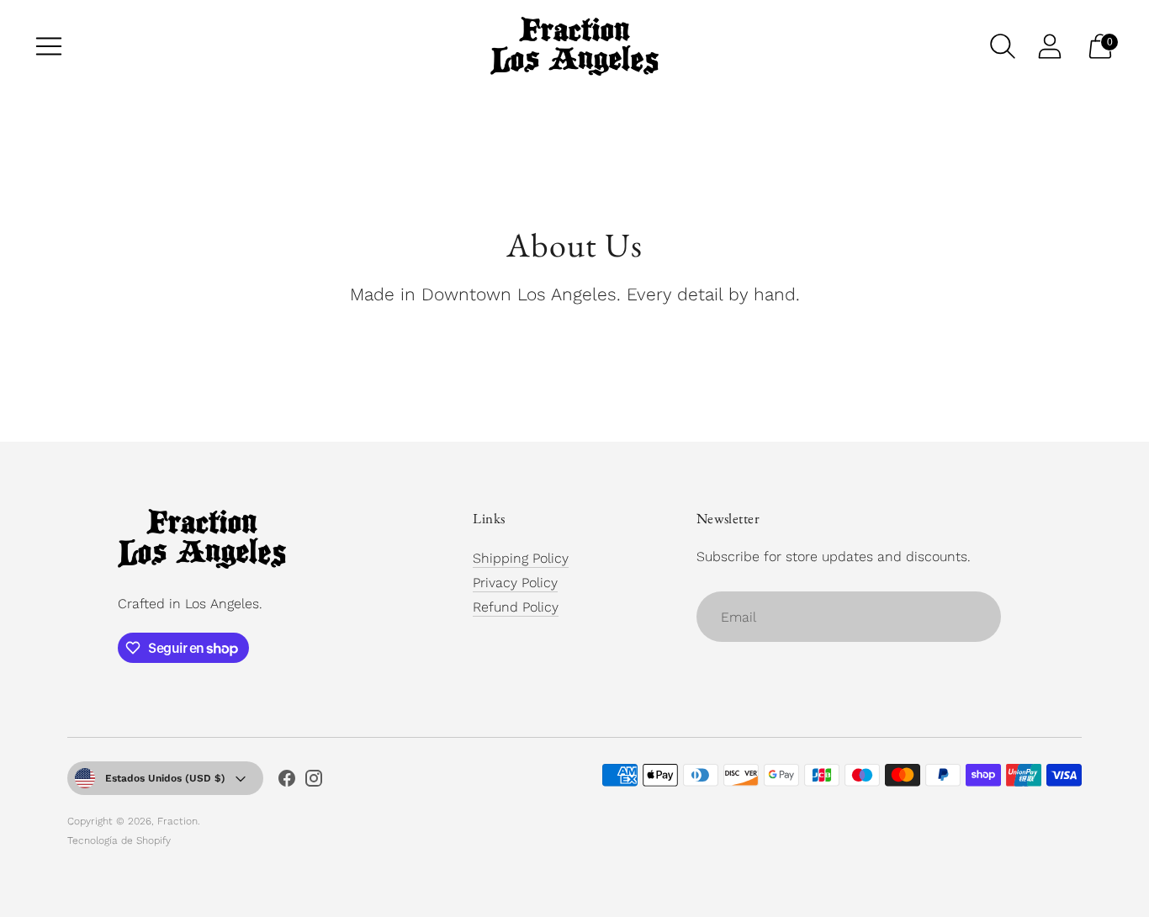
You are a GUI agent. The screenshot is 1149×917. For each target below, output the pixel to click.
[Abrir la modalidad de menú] (48, 46)
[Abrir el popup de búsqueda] (1002, 46)
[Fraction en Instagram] (314, 781)
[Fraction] (574, 46)
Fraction (177, 821)
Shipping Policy (521, 558)
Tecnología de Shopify (119, 840)
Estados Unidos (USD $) (165, 778)
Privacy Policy (515, 583)
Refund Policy (516, 607)
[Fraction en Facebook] (287, 781)
